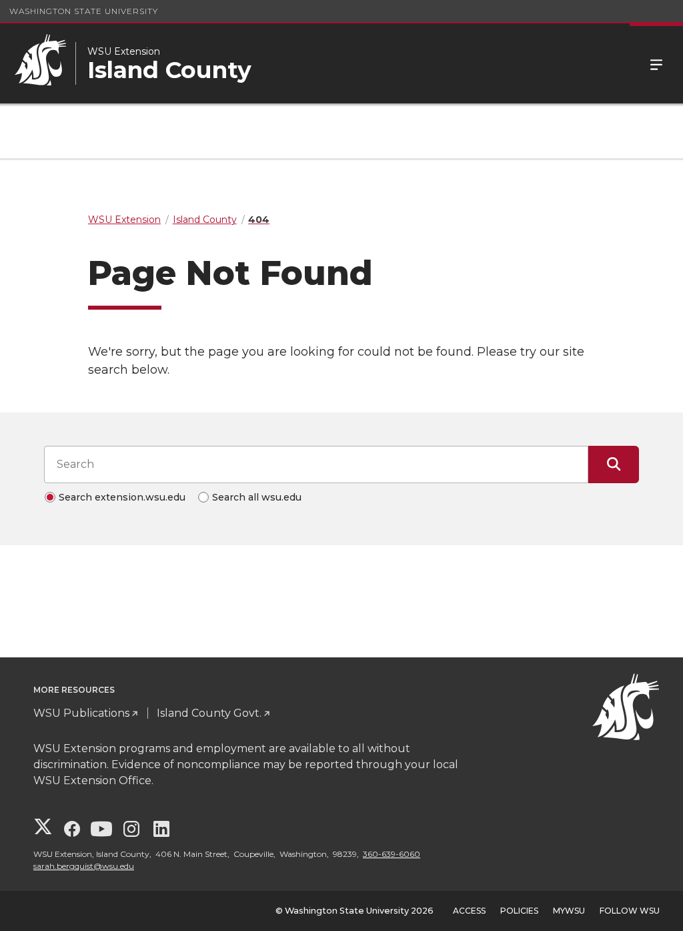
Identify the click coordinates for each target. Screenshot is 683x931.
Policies (519, 911)
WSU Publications (81, 713)
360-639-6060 (391, 854)
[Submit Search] (613, 464)
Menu (656, 63)
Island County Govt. (209, 713)
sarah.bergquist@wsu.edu (83, 866)
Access (469, 911)
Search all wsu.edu (256, 497)
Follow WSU (630, 911)
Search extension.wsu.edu (122, 497)
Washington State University (83, 11)
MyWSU (569, 911)
